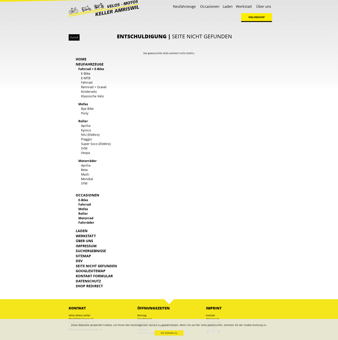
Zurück (74, 37)
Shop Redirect (89, 286)
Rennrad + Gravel (94, 87)
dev (79, 260)
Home (81, 59)
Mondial (87, 179)
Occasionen (209, 6)
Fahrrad (86, 82)
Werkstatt (244, 6)
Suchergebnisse (91, 250)
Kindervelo (89, 91)
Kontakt (210, 315)
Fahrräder (86, 222)
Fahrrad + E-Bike (91, 69)
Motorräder (87, 161)
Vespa (85, 153)
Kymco (86, 130)
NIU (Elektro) (90, 134)
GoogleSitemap (90, 270)
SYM (84, 148)
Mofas (83, 104)
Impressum (86, 246)
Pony (84, 113)
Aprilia (85, 126)
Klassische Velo (92, 96)
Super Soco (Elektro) (96, 144)
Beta (84, 170)
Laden (228, 6)
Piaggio (86, 139)
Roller (83, 121)
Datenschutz (88, 281)
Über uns (263, 6)
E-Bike (85, 73)
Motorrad (85, 218)
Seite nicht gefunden (96, 266)
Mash (85, 174)
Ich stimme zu (169, 333)
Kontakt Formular (94, 276)
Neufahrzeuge (184, 6)
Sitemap (83, 256)
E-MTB (85, 78)
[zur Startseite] (104, 8)
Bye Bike (87, 108)
